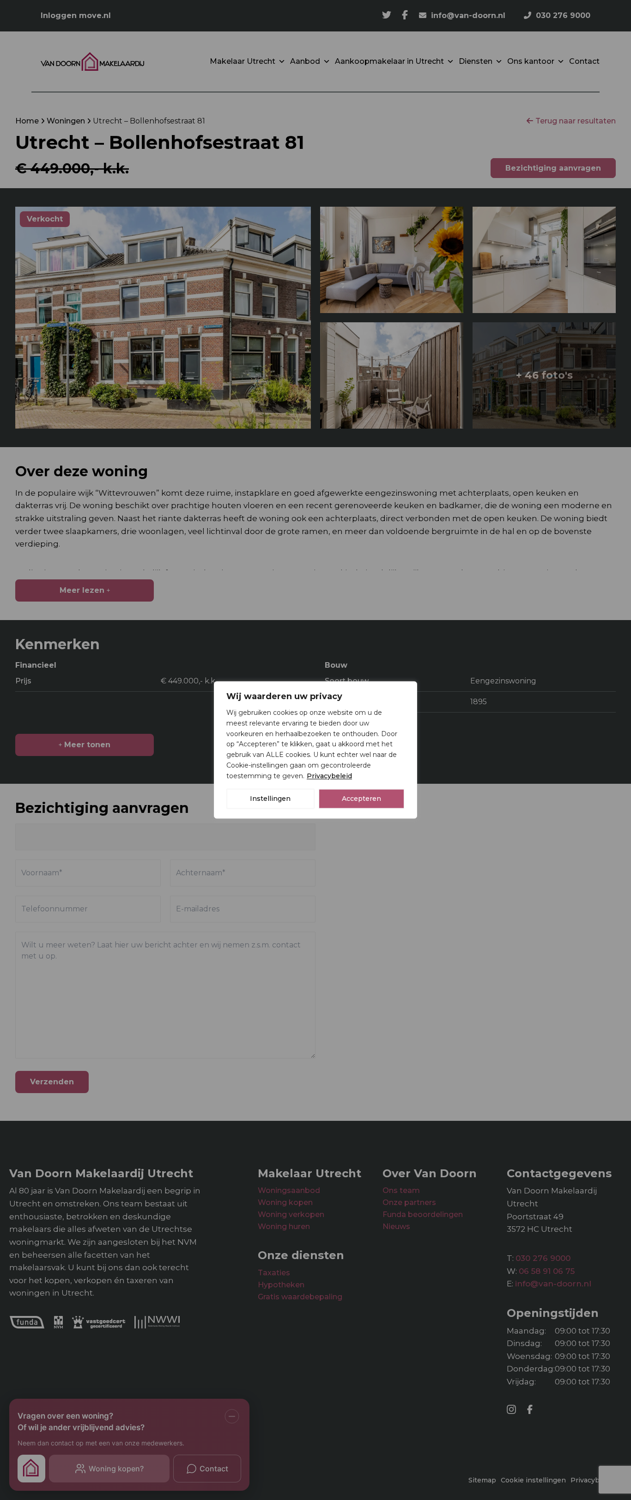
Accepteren (361, 799)
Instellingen (270, 799)
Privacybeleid (329, 776)
